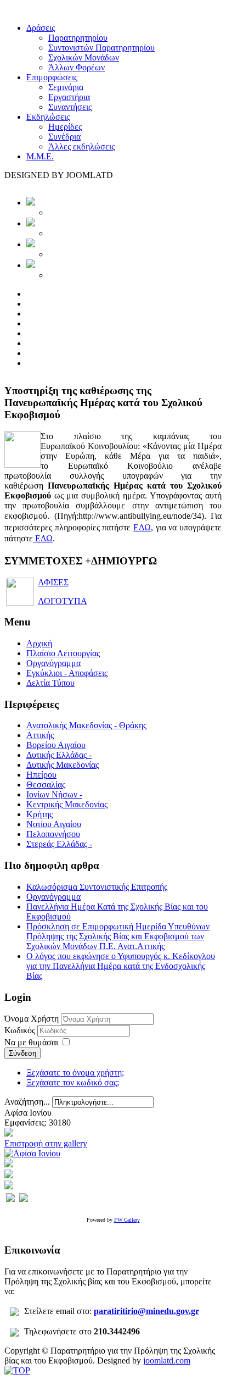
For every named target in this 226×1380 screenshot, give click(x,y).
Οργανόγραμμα (53, 663)
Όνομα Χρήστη (31, 1018)
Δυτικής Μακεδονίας (62, 764)
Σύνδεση (22, 1053)
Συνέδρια (64, 136)
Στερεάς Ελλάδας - (59, 844)
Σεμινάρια (65, 87)
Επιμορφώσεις (51, 77)
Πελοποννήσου (53, 834)
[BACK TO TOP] (17, 1370)
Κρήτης (39, 814)
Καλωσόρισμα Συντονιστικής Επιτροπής (96, 886)
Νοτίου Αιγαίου (53, 824)
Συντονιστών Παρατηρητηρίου (101, 47)
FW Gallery (127, 1220)
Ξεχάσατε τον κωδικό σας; (72, 1082)
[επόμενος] (32, 1153)
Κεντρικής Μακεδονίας (67, 804)
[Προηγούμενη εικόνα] (10, 1199)
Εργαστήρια (69, 97)
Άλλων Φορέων (76, 67)
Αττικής (40, 735)
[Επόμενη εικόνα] (23, 1199)
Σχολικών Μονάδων (83, 57)
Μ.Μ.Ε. (40, 156)
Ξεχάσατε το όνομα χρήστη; (75, 1072)
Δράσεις (40, 27)
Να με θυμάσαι (31, 1042)
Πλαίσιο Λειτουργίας (63, 653)
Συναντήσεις (70, 107)
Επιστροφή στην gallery (45, 1143)
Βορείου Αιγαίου (56, 745)
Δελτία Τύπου (50, 683)
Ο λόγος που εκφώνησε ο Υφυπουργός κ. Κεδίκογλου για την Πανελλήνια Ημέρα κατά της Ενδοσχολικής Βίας (120, 965)
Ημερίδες (65, 126)
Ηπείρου (41, 774)
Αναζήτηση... (27, 1101)
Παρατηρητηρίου (78, 37)
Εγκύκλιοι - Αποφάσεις (67, 673)
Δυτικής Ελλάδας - (59, 755)
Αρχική (39, 643)
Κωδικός (20, 1030)
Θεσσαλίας (45, 784)
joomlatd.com (166, 1360)
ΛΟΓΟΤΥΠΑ (62, 601)
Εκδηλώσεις (48, 116)
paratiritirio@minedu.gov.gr (146, 1311)
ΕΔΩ (142, 527)
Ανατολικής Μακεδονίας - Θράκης (86, 725)
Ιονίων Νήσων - (54, 794)
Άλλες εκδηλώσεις (81, 146)
